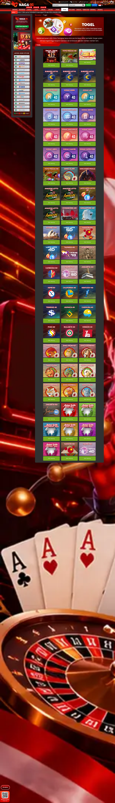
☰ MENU (5, 787)
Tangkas (78, 9)
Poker (57, 9)
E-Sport (29, 9)
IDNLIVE (43, 9)
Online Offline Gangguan (22, 113)
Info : (14, 12)
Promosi (100, 9)
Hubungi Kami (84, 2)
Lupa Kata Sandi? (95, 2)
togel (64, 9)
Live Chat (74, 2)
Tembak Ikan (85, 9)
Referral (93, 9)
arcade (50, 9)
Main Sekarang (51, 65)
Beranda (14, 9)
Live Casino (72, 9)
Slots (36, 9)
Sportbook (22, 9)
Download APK (64, 2)
